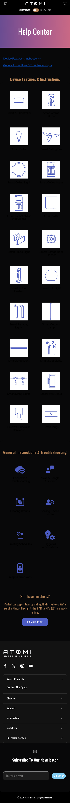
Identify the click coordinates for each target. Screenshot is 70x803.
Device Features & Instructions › (22, 58)
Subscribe (58, 776)
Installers (45, 10)
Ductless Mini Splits (17, 687)
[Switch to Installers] (36, 10)
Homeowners (25, 10)
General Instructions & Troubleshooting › (27, 65)
